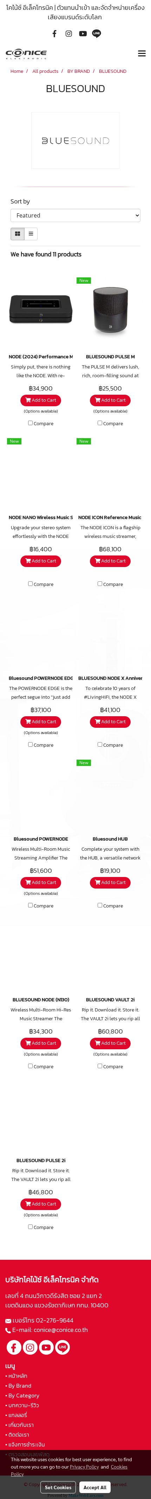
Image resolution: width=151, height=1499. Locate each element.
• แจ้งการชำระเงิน (25, 1444)
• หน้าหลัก (16, 1376)
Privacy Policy (84, 1466)
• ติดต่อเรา (17, 1434)
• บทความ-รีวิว (22, 1405)
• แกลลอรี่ (16, 1415)
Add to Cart (43, 400)
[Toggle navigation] (142, 54)
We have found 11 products (46, 254)
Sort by (22, 201)
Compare (43, 423)
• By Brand (18, 1385)
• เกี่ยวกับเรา (19, 1425)
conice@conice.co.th (61, 1329)
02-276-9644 (54, 1320)
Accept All (95, 1487)
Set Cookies (58, 1487)
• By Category (22, 1395)
